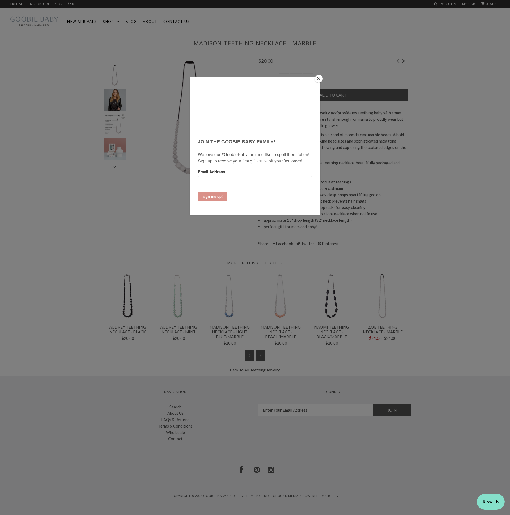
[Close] (319, 79)
